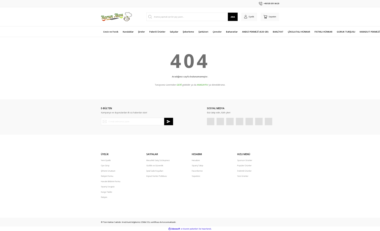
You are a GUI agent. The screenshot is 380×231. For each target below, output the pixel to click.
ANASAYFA (202, 84)
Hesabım (196, 160)
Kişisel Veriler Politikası (156, 176)
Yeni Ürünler (242, 176)
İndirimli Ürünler (244, 170)
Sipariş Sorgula (107, 186)
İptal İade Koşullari (154, 170)
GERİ (179, 84)
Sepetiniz (196, 176)
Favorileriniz (197, 170)
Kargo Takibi (106, 192)
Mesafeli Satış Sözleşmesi (158, 160)
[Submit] (168, 121)
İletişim (104, 197)
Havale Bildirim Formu (110, 181)
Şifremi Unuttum (108, 170)
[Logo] (116, 17)
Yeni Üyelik (106, 160)
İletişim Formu (107, 176)
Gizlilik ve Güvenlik (154, 165)
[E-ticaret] (189, 228)
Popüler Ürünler (244, 165)
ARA (233, 16)
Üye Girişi (105, 165)
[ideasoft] (174, 228)
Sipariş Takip (197, 165)
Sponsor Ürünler (244, 160)
